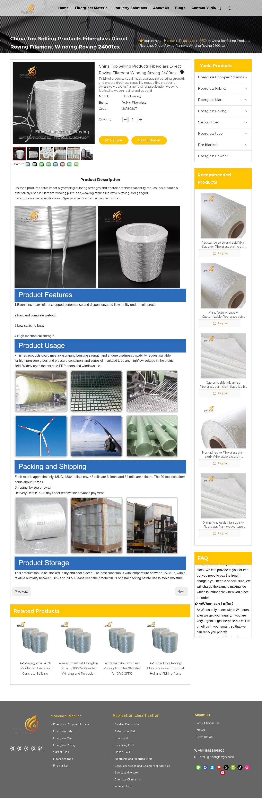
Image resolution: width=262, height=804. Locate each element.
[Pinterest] (222, 772)
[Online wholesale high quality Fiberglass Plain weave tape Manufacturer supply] (223, 496)
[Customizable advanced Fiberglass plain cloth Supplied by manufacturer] (223, 356)
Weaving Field (123, 786)
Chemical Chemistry (127, 779)
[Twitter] (26, 748)
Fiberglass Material (91, 8)
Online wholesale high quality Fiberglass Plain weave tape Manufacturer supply (223, 525)
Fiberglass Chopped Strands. (221, 77)
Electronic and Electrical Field (133, 759)
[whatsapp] (198, 767)
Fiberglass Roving (64, 745)
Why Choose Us (207, 723)
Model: (103, 96)
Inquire (116, 140)
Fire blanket (208, 145)
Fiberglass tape (210, 134)
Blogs (180, 8)
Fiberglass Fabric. (212, 88)
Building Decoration (127, 724)
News (200, 730)
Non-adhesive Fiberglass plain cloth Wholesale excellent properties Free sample (223, 455)
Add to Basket (149, 140)
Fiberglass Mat (62, 738)
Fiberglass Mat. (210, 100)
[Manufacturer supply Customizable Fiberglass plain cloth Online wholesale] (223, 286)
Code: (103, 109)
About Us (161, 8)
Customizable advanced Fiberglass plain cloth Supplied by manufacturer (223, 385)
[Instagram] (247, 767)
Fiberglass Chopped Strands (71, 724)
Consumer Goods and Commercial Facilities (142, 765)
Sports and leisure (126, 772)
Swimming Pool (124, 745)
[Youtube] (219, 767)
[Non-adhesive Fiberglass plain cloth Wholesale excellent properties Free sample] (223, 426)
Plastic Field (122, 752)
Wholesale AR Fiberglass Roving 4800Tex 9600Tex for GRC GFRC (122, 668)
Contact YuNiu (203, 8)
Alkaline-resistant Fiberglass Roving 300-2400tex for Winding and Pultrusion (78, 668)
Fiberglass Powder (213, 156)
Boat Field (121, 738)
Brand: (103, 102)
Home (63, 8)
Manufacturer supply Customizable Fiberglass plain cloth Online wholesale (223, 315)
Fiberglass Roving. (212, 111)
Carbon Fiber (208, 122)
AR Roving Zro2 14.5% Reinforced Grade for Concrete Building (35, 668)
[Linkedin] (19, 748)
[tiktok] (40, 748)
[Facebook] (12, 748)
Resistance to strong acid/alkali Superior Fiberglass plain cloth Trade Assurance (223, 245)
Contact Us (204, 737)
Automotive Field (126, 731)
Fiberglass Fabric (64, 731)
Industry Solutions (131, 8)
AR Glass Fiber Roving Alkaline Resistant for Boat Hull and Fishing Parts (165, 668)
